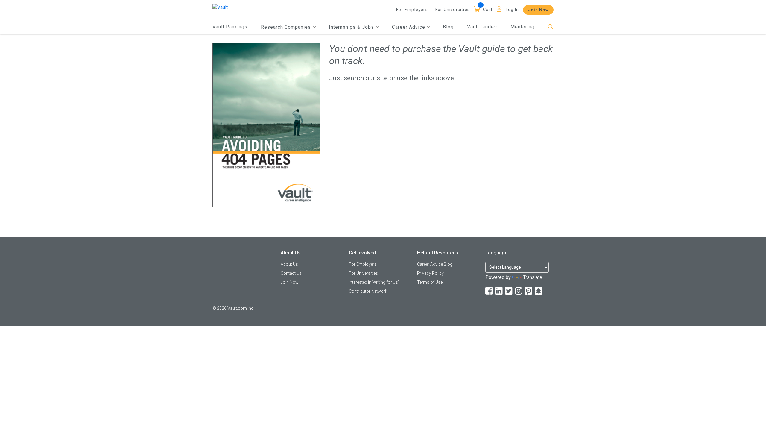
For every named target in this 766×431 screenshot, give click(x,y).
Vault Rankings (229, 27)
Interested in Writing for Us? (374, 282)
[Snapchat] (539, 291)
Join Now (538, 9)
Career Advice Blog (434, 264)
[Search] (551, 27)
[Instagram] (519, 291)
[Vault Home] (220, 7)
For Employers (412, 9)
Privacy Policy (430, 273)
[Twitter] (509, 291)
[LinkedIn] (499, 291)
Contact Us (291, 273)
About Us (289, 264)
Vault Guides (482, 27)
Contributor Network (368, 291)
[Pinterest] (529, 291)
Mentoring (522, 27)
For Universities (452, 9)
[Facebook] (489, 291)
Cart (488, 9)
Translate (532, 277)
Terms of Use (430, 282)
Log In (512, 9)
